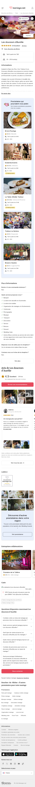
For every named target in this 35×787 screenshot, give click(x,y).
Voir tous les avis (16, 463)
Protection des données (8, 735)
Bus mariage (5, 702)
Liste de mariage (17, 709)
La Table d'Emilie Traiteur (14, 197)
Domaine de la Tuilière (11, 572)
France (8, 773)
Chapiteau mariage (6, 706)
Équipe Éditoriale (6, 745)
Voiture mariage (18, 699)
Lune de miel (20, 712)
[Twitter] (7, 763)
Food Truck (15, 715)
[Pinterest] (11, 763)
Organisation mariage (7, 712)
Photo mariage (5, 696)
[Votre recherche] (2, 18)
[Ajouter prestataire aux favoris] (32, 18)
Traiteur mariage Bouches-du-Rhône (11, 600)
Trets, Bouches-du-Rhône (12, 49)
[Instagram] (15, 763)
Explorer (28, 35)
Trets (16, 13)
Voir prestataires (17, 534)
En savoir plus (5, 93)
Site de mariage (25, 745)
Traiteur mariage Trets (8, 603)
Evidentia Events (11, 163)
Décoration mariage (16, 702)
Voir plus (17, 361)
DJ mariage (4, 718)
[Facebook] (3, 763)
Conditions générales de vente (10, 732)
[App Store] (7, 755)
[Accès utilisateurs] (32, 8)
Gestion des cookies (24, 735)
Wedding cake (5, 715)
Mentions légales (13, 729)
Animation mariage (20, 706)
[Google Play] (21, 755)
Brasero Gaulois (11, 263)
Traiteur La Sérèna (12, 231)
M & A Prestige (10, 131)
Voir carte (28, 589)
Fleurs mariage (5, 709)
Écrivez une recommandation (17, 384)
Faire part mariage (6, 693)
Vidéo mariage (16, 696)
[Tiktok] (22, 763)
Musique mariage (6, 699)
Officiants (23, 715)
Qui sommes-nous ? (22, 742)
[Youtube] (18, 763)
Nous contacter (17, 671)
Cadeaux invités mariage (21, 693)
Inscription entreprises (7, 742)
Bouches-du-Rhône (7, 13)
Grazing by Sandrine (23, 678)
